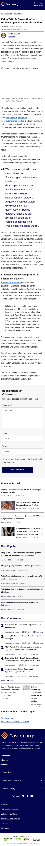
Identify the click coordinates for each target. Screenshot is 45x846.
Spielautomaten (8, 718)
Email (5, 446)
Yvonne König (6, 522)
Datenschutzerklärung (9, 813)
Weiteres (18, 13)
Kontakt (4, 764)
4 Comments (34, 654)
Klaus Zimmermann (8, 570)
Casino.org (23, 843)
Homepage (5, 756)
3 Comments (33, 676)
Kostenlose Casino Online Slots (15, 721)
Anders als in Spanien (11, 282)
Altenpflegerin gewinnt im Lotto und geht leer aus (21, 566)
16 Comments (38, 632)
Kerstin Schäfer (14, 33)
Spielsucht (5, 828)
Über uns (4, 760)
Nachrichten (6, 13)
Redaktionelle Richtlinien (10, 818)
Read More (12, 36)
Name (5, 433)
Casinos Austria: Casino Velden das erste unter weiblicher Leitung (10, 690)
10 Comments (38, 643)
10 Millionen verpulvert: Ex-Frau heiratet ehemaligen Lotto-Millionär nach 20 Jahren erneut (29, 531)
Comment (7, 405)
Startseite (4, 804)
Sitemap (4, 823)
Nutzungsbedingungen (10, 809)
